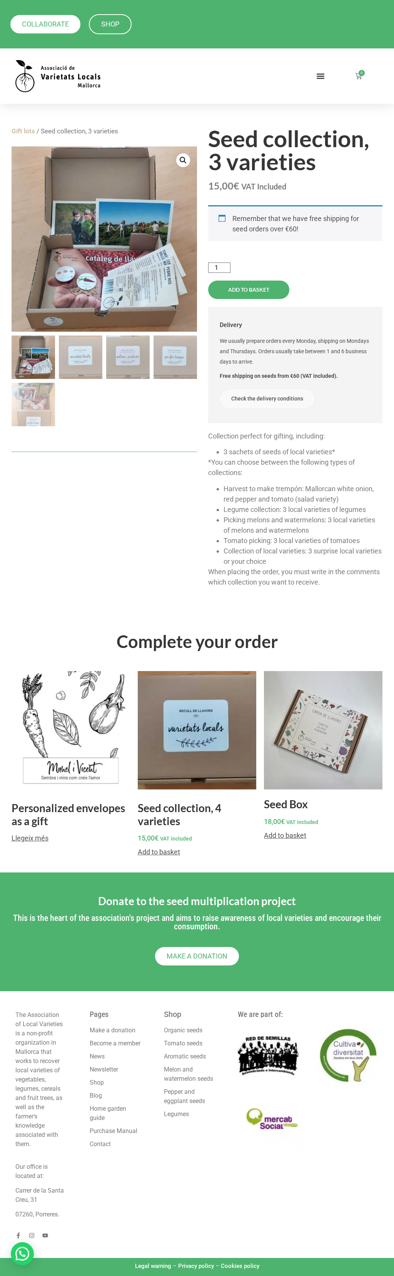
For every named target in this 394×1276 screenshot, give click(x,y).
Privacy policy (196, 1266)
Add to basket (248, 289)
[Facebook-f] (18, 1235)
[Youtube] (45, 1235)
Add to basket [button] (159, 852)
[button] (320, 76)
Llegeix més (30, 838)
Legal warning (153, 1266)
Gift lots (23, 131)
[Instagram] (32, 1235)
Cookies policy (240, 1266)
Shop (172, 1014)
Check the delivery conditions (267, 398)
